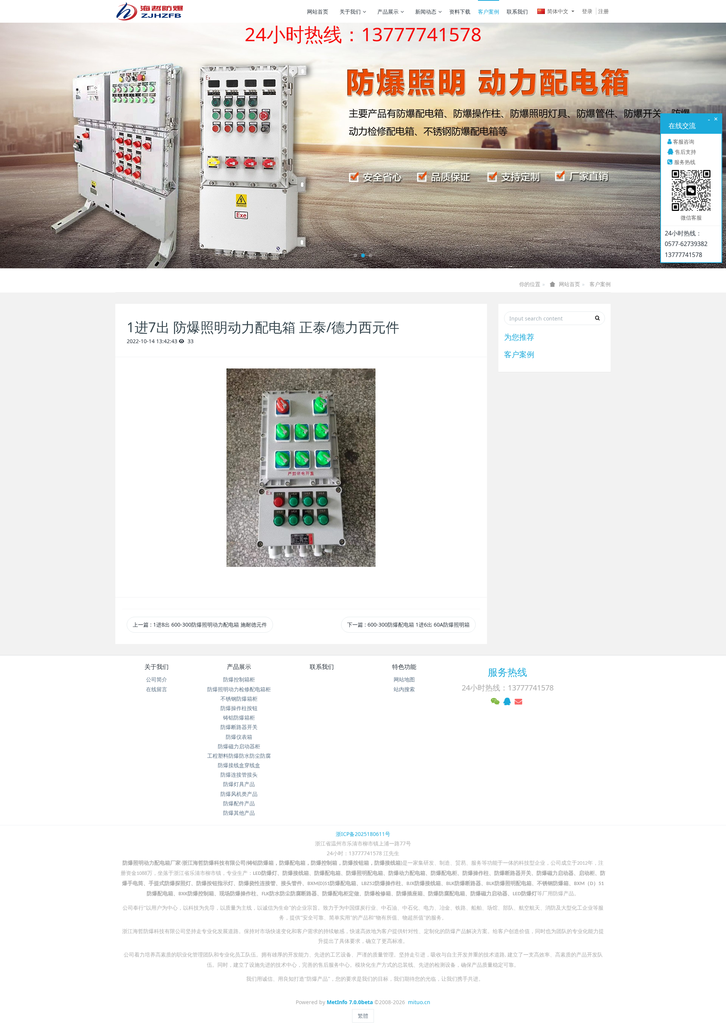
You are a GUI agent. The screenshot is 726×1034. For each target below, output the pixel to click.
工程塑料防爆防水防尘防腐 (239, 755)
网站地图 (404, 679)
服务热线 (507, 672)
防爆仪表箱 (239, 736)
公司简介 (156, 679)
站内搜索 (404, 689)
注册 (603, 11)
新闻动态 (425, 11)
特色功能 (404, 667)
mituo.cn (419, 1002)
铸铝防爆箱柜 (239, 717)
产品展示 (388, 11)
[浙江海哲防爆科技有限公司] (149, 11)
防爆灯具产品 (239, 784)
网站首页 (317, 11)
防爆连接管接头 (239, 774)
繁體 (363, 1015)
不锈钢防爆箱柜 (239, 698)
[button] (54, 145)
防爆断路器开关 (239, 727)
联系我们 (517, 11)
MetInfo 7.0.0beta (350, 1002)
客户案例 (488, 11)
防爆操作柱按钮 (239, 708)
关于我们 (350, 11)
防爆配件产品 (239, 803)
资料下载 (459, 11)
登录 (587, 11)
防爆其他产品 (239, 812)
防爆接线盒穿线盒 (239, 765)
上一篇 (200, 624)
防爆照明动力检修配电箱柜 (239, 689)
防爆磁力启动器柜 (239, 746)
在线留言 (156, 689)
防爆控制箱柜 (239, 679)
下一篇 (408, 624)
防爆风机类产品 (239, 793)
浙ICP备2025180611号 (363, 833)
